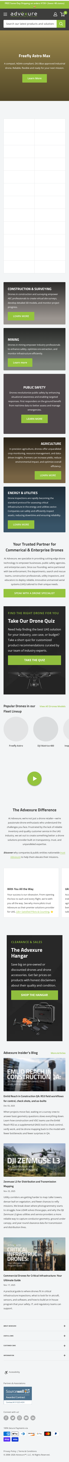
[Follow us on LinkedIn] (32, 1417)
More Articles (58, 1053)
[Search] (61, 24)
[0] (62, 14)
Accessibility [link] (14, 1372)
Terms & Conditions (27, 1451)
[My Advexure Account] (55, 14)
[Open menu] (5, 14)
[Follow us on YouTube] (26, 1417)
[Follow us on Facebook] (6, 1417)
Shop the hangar (34, 995)
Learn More (35, 78)
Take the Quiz (34, 660)
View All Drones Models (52, 706)
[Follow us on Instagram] (19, 1417)
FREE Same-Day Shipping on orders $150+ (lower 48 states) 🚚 (34, 5)
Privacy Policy (10, 1451)
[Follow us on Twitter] (12, 1417)
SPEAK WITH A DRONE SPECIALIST (34, 593)
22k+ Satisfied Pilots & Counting (32, 911)
